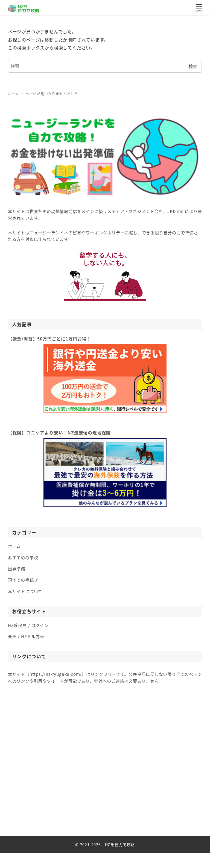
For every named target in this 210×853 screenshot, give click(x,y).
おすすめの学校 (23, 557)
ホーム (14, 546)
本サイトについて (25, 591)
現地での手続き (23, 580)
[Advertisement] (105, 766)
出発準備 (16, 568)
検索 (192, 66)
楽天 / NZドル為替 (26, 636)
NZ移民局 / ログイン (28, 625)
